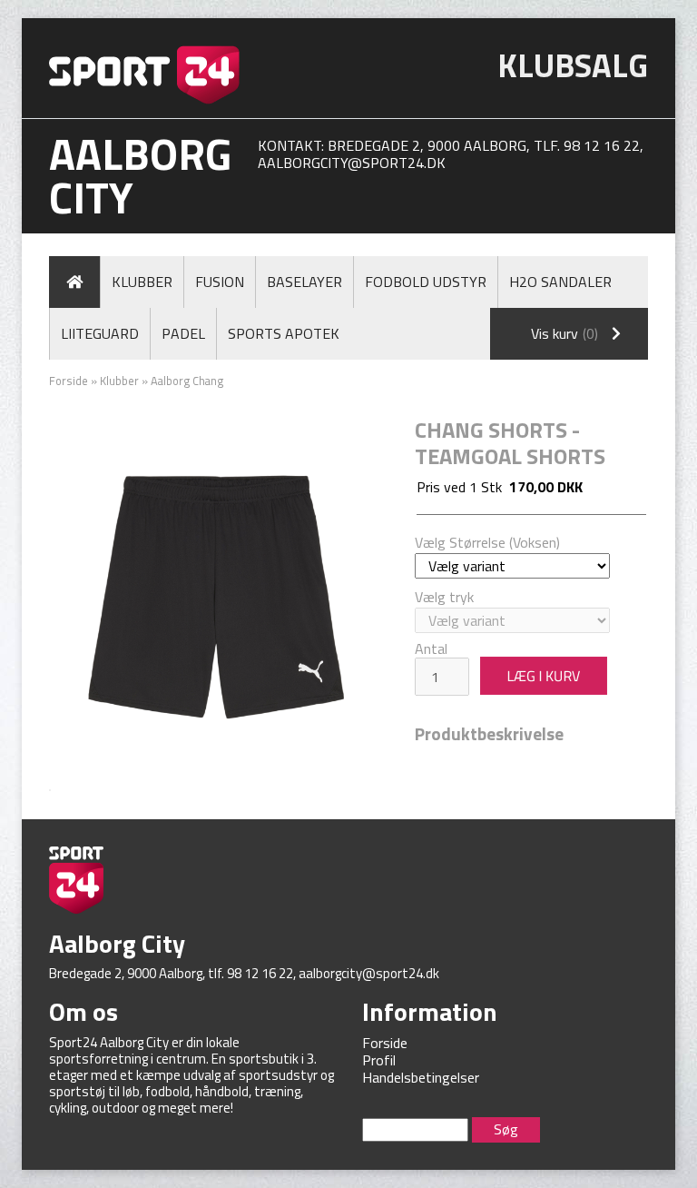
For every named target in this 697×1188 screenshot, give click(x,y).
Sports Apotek (283, 333)
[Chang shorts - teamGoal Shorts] (218, 594)
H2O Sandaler (560, 281)
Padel (183, 333)
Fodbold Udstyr (425, 281)
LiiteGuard (100, 333)
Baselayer (304, 281)
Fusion (219, 281)
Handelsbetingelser (420, 1077)
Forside (68, 380)
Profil (379, 1060)
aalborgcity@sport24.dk (352, 162)
